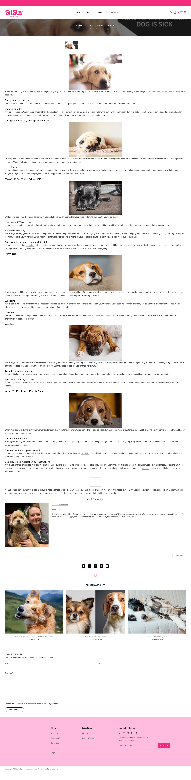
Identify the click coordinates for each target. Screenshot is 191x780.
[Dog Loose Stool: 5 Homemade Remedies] (84, 575)
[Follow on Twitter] (124, 733)
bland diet (85, 453)
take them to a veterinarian (163, 91)
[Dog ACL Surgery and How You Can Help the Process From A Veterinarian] (106, 575)
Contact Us (101, 12)
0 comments (179, 555)
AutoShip (85, 733)
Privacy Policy (56, 748)
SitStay (20, 769)
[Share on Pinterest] (95, 566)
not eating (20, 170)
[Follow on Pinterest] (137, 733)
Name (7, 663)
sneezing (30, 245)
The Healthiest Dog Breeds (95, 637)
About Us (89, 12)
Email (99, 663)
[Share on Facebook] (83, 566)
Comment (9, 673)
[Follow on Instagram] (128, 733)
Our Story (77, 12)
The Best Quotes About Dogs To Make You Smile (34, 637)
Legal (53, 753)
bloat (148, 382)
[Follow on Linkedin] (132, 733)
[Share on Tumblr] (101, 566)
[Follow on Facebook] (120, 733)
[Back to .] (95, 575)
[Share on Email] (107, 566)
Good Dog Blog (56, 738)
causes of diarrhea (96, 315)
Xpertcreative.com (54, 769)
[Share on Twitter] (89, 566)
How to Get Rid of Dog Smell (157, 637)
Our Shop (114, 12)
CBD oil (145, 468)
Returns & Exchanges (89, 738)
